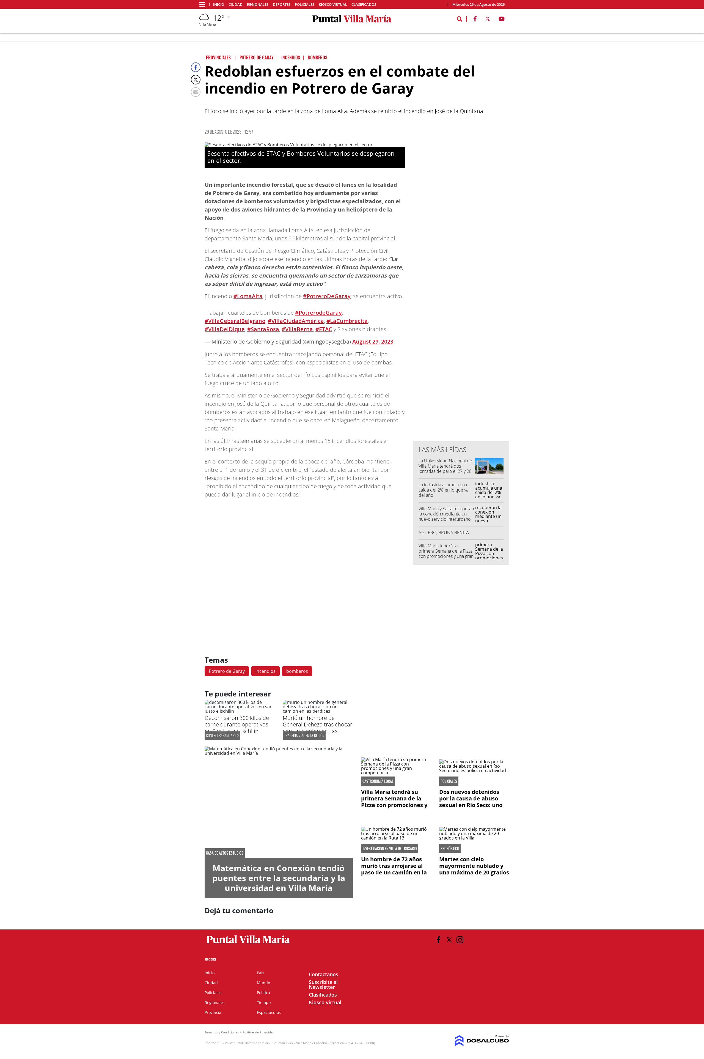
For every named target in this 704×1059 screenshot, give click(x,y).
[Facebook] (195, 67)
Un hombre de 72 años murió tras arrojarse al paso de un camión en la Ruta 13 (394, 869)
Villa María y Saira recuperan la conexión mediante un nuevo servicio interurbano (446, 514)
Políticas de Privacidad (258, 1032)
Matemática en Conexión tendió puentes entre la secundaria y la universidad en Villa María (278, 877)
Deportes (281, 4)
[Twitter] (195, 79)
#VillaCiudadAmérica (296, 321)
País (260, 972)
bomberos (297, 671)
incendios (265, 671)
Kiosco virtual (333, 4)
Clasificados (363, 4)
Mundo (263, 982)
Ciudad (236, 4)
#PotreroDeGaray (327, 296)
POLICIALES (449, 781)
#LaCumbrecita (347, 321)
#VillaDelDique (225, 329)
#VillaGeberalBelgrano (235, 321)
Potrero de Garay (227, 671)
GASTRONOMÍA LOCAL (378, 781)
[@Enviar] (195, 92)
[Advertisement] (461, 325)
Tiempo (264, 1002)
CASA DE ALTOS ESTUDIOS (224, 853)
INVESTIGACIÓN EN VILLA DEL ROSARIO (389, 849)
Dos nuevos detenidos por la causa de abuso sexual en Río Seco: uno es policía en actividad (470, 801)
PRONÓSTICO (450, 849)
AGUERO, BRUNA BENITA (444, 533)
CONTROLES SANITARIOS (222, 735)
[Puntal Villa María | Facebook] (475, 20)
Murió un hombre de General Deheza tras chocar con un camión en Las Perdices (317, 727)
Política (263, 992)
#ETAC (323, 329)
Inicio (218, 4)
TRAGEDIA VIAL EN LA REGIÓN (304, 735)
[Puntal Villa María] (248, 943)
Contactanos (323, 974)
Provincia (213, 1012)
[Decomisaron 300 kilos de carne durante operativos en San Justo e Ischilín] (239, 711)
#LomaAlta (248, 296)
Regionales (257, 4)
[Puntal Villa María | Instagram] (460, 939)
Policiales (304, 4)
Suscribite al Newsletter (323, 984)
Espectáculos (269, 1012)
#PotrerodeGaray (318, 312)
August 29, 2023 (372, 341)
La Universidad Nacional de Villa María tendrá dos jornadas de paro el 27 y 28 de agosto (445, 469)
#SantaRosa (263, 329)
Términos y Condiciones (222, 1032)
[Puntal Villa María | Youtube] (502, 20)
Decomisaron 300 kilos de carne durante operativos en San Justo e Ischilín (237, 724)
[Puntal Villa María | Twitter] (487, 20)
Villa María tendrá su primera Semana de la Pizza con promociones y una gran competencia (446, 554)
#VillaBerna (297, 329)
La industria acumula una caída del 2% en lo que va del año (443, 490)
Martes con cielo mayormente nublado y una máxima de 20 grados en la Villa (474, 869)
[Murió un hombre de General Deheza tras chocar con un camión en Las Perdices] (318, 711)
